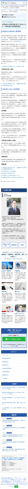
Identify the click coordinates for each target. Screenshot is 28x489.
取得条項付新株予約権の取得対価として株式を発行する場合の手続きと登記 (13, 421)
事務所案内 (14, 244)
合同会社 (4, 181)
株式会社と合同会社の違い (8, 173)
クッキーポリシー (20, 482)
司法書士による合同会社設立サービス (11, 175)
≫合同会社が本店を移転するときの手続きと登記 (12, 66)
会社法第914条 (17, 41)
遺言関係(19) (5, 365)
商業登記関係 (10, 21)
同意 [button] (16, 486)
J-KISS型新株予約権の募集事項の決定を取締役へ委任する (13, 442)
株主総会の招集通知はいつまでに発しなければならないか (13, 398)
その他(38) (4, 378)
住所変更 (8, 181)
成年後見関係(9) (6, 371)
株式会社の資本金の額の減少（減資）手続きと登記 (13, 403)
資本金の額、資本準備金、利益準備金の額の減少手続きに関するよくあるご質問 (13, 450)
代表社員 (13, 181)
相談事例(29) (5, 375)
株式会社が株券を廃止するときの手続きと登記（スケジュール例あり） (13, 393)
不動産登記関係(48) (6, 368)
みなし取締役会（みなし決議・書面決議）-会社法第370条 (14, 408)
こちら (8, 470)
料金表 (22, 244)
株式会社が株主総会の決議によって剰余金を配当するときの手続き (13, 388)
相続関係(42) (5, 361)
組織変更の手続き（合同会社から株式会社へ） (13, 177)
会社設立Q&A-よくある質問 (8, 171)
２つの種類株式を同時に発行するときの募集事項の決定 (13, 428)
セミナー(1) (5, 355)
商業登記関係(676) (6, 358)
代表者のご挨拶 (6, 245)
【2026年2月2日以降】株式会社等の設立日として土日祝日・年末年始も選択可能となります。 (14, 435)
